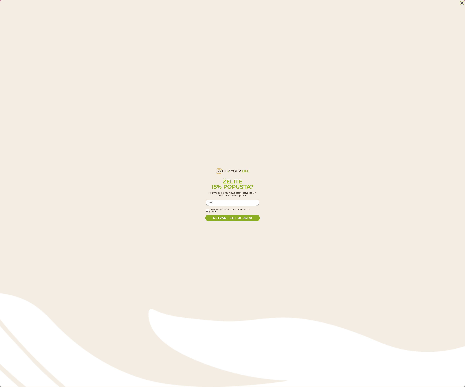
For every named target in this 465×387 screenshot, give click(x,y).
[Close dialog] (462, 3)
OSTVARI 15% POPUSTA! (232, 218)
